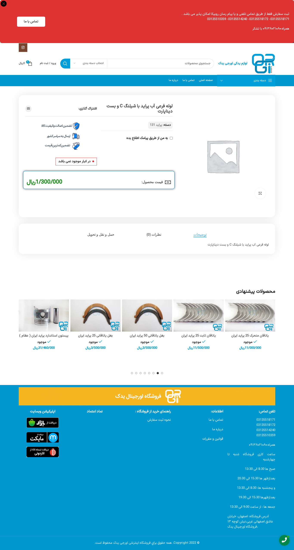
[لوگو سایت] (263, 63)
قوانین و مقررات (212, 438)
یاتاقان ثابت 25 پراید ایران (198, 335)
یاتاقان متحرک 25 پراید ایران (250, 335)
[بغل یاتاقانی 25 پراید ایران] (95, 315)
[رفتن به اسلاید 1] (162, 373)
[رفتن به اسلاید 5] (145, 373)
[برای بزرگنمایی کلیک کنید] (260, 193)
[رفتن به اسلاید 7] (136, 373)
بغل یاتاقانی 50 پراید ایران (147, 335)
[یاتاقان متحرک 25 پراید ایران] (250, 315)
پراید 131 (156, 125)
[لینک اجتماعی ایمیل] (28, 109)
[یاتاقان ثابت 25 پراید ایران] (198, 315)
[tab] (200, 234)
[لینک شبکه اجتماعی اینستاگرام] (23, 47)
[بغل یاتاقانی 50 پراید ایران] (147, 315)
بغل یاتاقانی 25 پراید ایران (95, 335)
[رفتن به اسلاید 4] (149, 373)
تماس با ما (31, 21)
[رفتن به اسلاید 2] (158, 373)
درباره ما (217, 429)
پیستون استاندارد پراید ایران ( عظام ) (43, 335)
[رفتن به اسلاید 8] (132, 373)
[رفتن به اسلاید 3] (153, 373)
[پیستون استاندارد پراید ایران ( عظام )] (44, 315)
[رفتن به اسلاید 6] (140, 373)
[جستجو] (65, 64)
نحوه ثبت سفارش (159, 420)
